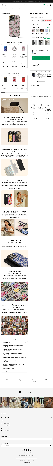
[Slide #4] (22, 37)
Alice (14, 54)
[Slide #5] (23, 37)
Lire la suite (47, 38)
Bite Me (14, 85)
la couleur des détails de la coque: (40, 51)
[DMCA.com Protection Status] (26, 462)
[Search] (6, 5)
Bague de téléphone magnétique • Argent (14, 57)
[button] (33, 16)
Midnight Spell (6, 85)
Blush (23, 85)
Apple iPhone (12, 8)
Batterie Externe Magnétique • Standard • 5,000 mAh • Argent (23, 57)
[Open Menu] (2, 5)
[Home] (26, 5)
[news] (44, 5)
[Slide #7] (44, 81)
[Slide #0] (18, 37)
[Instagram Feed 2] (38, 402)
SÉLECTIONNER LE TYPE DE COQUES (39, 37)
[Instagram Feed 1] (26, 402)
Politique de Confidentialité (31, 458)
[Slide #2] (20, 37)
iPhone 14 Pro (18, 8)
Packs (46, 20)
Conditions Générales (20, 458)
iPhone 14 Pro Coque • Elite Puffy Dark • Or (5, 88)
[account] (47, 5)
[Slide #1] (19, 37)
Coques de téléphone (5, 8)
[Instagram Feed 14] (15, 402)
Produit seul (35, 20)
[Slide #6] (24, 37)
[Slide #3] (21, 37)
